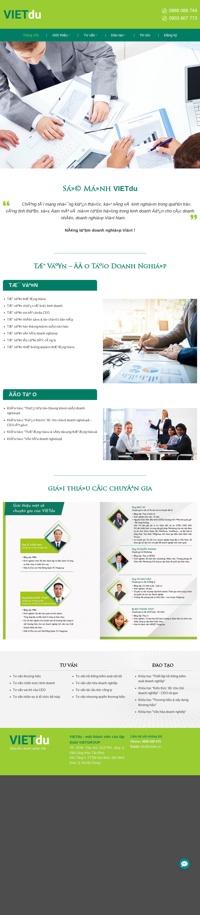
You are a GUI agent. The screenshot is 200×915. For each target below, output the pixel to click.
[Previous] (8, 105)
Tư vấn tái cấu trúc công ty (94, 690)
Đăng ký (170, 35)
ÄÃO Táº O (23, 394)
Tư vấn (89, 35)
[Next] (191, 105)
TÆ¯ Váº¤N (23, 285)
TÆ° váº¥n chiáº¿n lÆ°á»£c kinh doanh (34, 305)
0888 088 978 (151, 741)
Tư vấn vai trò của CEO (29, 690)
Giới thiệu (60, 35)
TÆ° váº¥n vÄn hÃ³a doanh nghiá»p (32, 333)
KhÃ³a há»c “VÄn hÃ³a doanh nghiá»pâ (34, 439)
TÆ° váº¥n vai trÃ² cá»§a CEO (28, 312)
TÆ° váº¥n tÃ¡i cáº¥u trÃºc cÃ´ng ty (31, 340)
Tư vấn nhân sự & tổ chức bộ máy (36, 696)
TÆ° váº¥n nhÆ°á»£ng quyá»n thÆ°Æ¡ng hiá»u (40, 347)
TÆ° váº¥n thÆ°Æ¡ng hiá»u (26, 299)
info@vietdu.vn (150, 746)
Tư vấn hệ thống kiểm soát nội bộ (99, 676)
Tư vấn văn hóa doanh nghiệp (96, 683)
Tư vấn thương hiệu (27, 676)
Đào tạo (117, 35)
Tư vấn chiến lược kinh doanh (34, 683)
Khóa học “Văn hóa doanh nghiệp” (162, 711)
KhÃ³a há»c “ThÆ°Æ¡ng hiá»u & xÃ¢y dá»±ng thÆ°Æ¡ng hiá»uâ (52, 432)
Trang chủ (31, 35)
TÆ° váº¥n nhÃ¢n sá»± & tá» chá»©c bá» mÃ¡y (40, 319)
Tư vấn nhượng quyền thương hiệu (100, 696)
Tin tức (145, 35)
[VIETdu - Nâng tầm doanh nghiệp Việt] (34, 14)
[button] (184, 863)
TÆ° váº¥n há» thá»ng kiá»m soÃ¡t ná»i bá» (38, 326)
